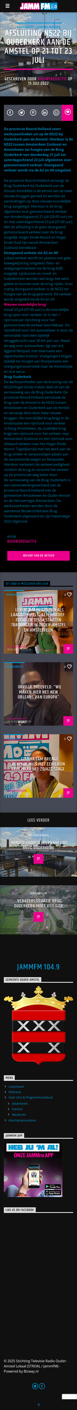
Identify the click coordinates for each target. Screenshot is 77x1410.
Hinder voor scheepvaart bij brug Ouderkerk (39, 845)
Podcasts (15, 1092)
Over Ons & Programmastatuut (31, 1097)
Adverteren (20, 1103)
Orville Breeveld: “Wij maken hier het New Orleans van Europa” (39, 692)
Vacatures (19, 1114)
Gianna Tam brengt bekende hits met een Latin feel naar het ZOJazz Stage (38, 764)
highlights (25, 27)
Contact (17, 1109)
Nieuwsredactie (52, 79)
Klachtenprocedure (22, 1120)
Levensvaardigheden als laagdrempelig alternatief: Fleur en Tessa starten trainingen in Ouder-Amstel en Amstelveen (38, 620)
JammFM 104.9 (38, 967)
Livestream (16, 1086)
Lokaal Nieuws (48, 27)
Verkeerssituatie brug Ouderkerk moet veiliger (38, 903)
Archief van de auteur (38, 555)
